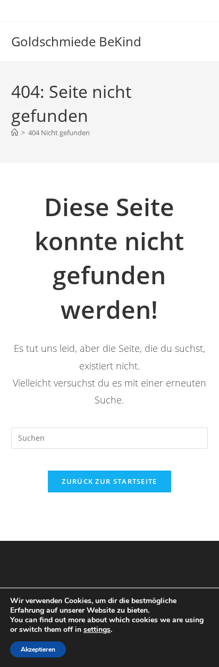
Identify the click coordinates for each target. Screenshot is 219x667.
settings (97, 630)
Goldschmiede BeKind (76, 41)
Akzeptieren (38, 649)
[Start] (14, 132)
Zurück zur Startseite (109, 481)
